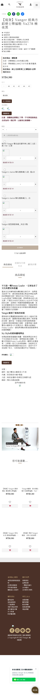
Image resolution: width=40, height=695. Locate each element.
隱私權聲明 (27, 635)
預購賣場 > (6, 113)
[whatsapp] (18, 14)
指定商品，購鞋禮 (10, 58)
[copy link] (22, 14)
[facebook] (13, 14)
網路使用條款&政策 (14, 635)
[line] (9, 14)
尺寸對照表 (7, 101)
